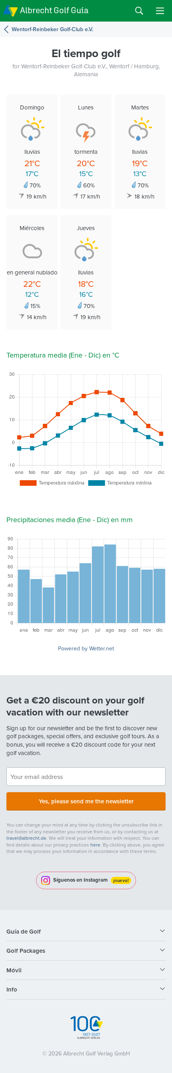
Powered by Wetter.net (86, 648)
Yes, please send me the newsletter (86, 801)
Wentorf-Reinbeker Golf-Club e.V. (52, 29)
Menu (160, 11)
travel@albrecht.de (26, 838)
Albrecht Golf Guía (54, 10)
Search (139, 11)
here (95, 844)
